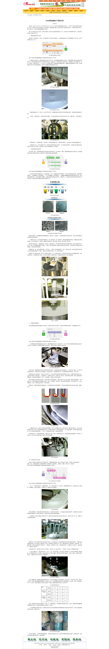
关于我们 (40, 644)
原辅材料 (31, 10)
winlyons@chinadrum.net (55, 646)
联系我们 (45, 644)
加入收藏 (82, 3)
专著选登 (81, 10)
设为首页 (82, 2)
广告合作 (49, 644)
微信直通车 (64, 10)
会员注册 (82, 5)
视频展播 (70, 10)
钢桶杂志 (75, 10)
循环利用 (36, 10)
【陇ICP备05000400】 (54, 647)
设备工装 (26, 10)
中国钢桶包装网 (64, 644)
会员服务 (82, 6)
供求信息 (53, 10)
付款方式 (54, 644)
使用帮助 (59, 644)
